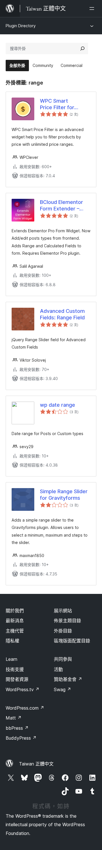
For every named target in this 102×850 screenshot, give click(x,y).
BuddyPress (21, 738)
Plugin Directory (21, 25)
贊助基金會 (68, 679)
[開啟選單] (93, 8)
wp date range (57, 405)
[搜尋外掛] (82, 48)
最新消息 (15, 620)
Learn (11, 659)
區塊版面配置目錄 (72, 641)
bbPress (17, 728)
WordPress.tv (22, 689)
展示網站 (63, 610)
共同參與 (63, 659)
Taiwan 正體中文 (36, 764)
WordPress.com (25, 708)
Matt (14, 718)
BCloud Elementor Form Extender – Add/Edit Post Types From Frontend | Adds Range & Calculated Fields (65, 205)
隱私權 (12, 641)
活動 (58, 669)
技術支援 (15, 669)
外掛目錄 (63, 631)
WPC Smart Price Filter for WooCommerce (59, 104)
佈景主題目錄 (67, 620)
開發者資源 (17, 679)
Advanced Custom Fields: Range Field (62, 314)
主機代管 (15, 631)
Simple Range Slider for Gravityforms (64, 494)
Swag (62, 689)
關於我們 (15, 610)
